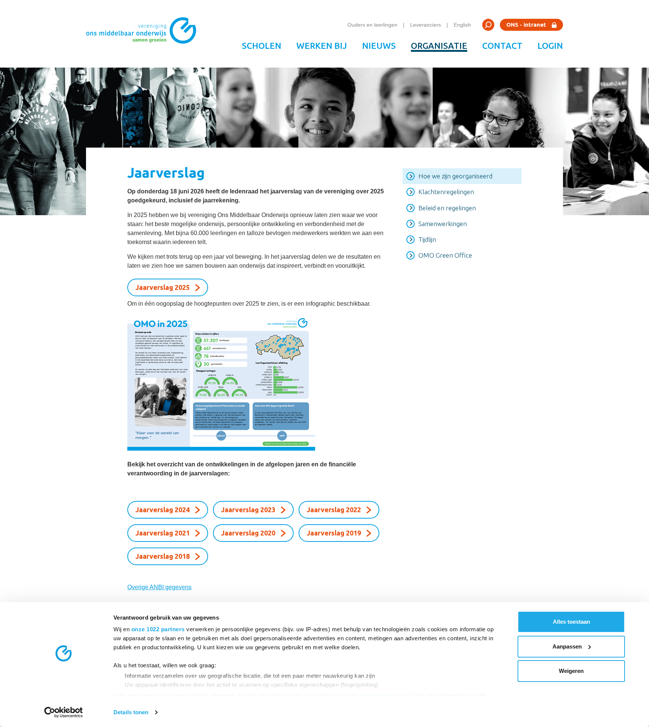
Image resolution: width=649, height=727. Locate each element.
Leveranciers (425, 25)
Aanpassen (567, 646)
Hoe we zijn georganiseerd (455, 175)
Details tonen (130, 712)
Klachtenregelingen (446, 191)
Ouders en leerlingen (372, 25)
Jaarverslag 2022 (334, 509)
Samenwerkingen (442, 223)
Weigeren (571, 671)
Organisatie (439, 45)
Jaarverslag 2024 (163, 509)
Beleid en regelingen (447, 207)
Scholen (261, 45)
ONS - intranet (526, 24)
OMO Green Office (445, 255)
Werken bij (321, 45)
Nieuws (379, 45)
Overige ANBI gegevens (159, 587)
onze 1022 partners (158, 629)
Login (550, 45)
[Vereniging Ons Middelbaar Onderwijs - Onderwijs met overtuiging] (144, 34)
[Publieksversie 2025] (255, 382)
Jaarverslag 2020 (248, 533)
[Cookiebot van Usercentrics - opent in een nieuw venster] (64, 712)
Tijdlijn (427, 239)
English (462, 25)
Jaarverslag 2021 (163, 533)
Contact (502, 45)
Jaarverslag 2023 (248, 509)
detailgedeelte (378, 695)
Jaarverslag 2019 (334, 533)
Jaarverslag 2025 (163, 287)
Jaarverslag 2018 (163, 556)
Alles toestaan (571, 621)
